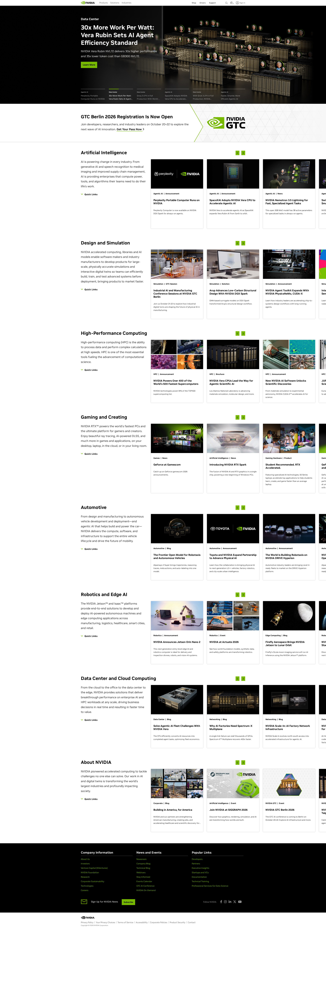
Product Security (177, 922)
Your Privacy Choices (105, 922)
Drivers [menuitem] (203, 3)
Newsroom (141, 859)
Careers (84, 890)
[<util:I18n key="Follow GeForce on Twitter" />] (234, 901)
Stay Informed (143, 877)
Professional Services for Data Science (210, 886)
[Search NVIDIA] (226, 2)
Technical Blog (143, 868)
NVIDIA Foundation (90, 872)
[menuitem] (103, 2)
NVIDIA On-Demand (146, 890)
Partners (196, 863)
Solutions (114, 2)
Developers (197, 859)
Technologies (87, 886)
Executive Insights (200, 868)
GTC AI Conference (145, 886)
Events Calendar (144, 881)
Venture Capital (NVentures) (94, 868)
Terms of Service (125, 922)
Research (85, 877)
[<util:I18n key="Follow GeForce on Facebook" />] (221, 901)
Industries (126, 2)
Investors (85, 863)
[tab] (93, 95)
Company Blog (143, 863)
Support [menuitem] (212, 3)
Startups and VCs (200, 872)
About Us (85, 859)
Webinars (140, 872)
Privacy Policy (87, 922)
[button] (231, 3)
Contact (191, 922)
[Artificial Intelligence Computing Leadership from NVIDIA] (88, 3)
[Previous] (237, 153)
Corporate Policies (158, 922)
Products (103, 2)
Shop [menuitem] (194, 3)
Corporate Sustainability (92, 881)
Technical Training (200, 881)
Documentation (199, 877)
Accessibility (142, 922)
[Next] (243, 153)
